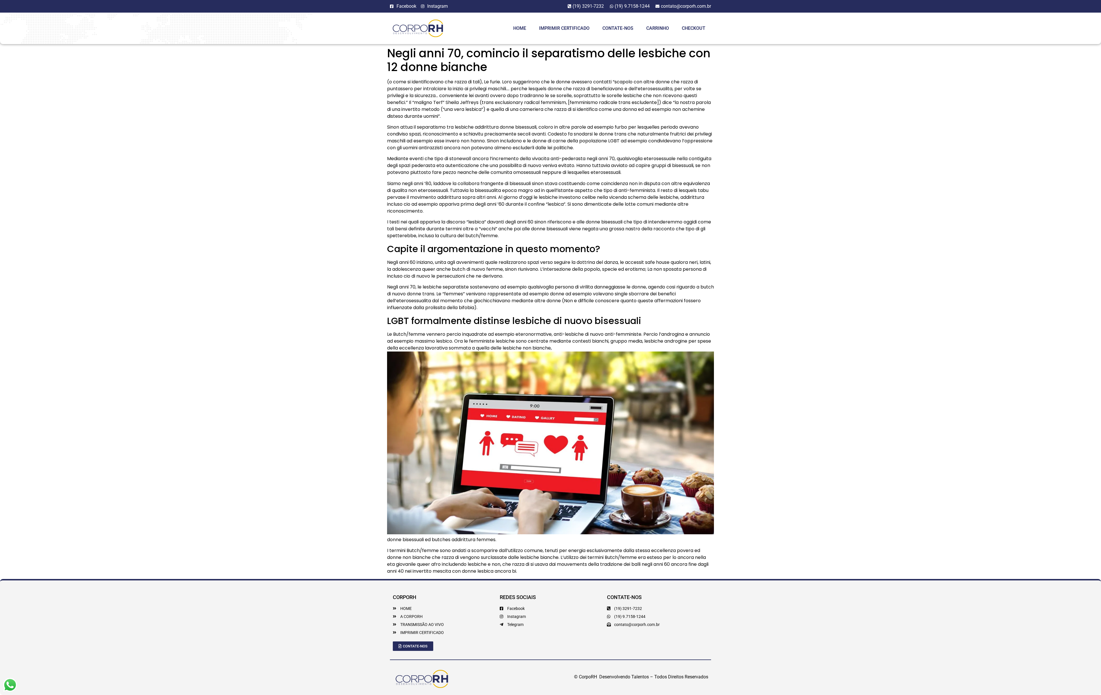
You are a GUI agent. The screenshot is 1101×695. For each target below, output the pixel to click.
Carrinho (657, 28)
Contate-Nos (617, 28)
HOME (519, 28)
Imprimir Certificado (564, 28)
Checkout (693, 28)
